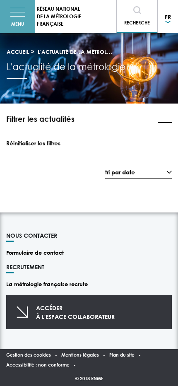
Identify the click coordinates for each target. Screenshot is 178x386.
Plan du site (122, 354)
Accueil (18, 51)
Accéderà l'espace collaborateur (75, 312)
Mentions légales (80, 354)
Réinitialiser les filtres (33, 143)
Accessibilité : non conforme (38, 364)
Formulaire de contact (35, 252)
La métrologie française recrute (47, 284)
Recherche (137, 22)
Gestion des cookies (28, 354)
